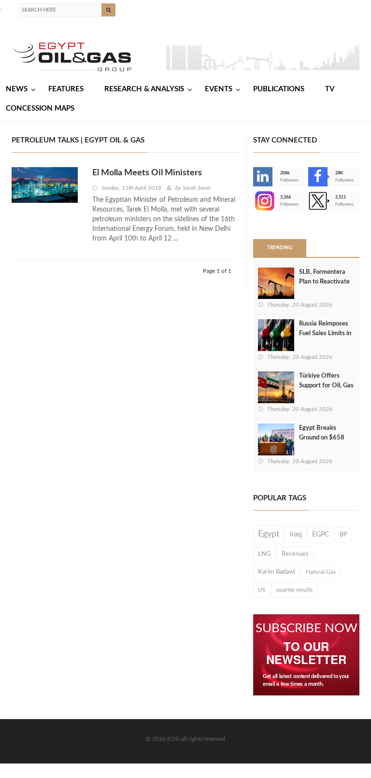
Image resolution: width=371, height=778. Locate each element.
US (262, 590)
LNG (264, 554)
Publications (278, 89)
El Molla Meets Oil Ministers (147, 173)
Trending (279, 247)
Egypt (268, 534)
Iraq (295, 534)
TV (329, 89)
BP (343, 535)
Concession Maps (40, 108)
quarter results (294, 590)
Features (66, 89)
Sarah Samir (197, 188)
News (17, 89)
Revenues (295, 554)
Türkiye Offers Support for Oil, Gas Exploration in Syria (326, 385)
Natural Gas (321, 572)
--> (254, 201)
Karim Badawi (276, 572)
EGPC (320, 534)
